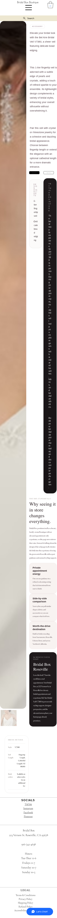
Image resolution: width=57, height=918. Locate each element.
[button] (50, 4)
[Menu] (28, 7)
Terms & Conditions (25, 895)
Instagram (28, 808)
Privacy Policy (25, 899)
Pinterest (28, 816)
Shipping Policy (25, 902)
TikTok (28, 804)
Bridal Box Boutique (27, 2)
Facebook (28, 812)
